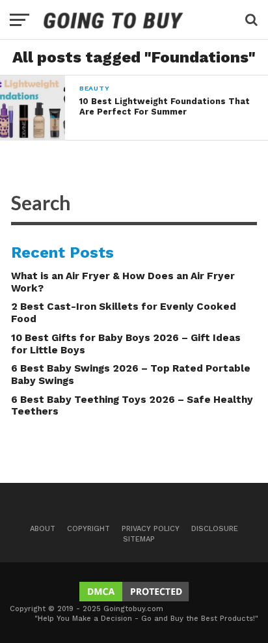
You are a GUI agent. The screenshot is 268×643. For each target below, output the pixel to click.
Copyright (88, 529)
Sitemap (139, 539)
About (42, 529)
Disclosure (214, 529)
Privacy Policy (151, 529)
